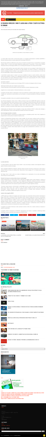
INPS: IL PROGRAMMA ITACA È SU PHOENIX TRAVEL (10, 397)
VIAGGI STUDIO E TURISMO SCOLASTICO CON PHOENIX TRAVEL (12, 398)
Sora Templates (6, 435)
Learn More (21, 5)
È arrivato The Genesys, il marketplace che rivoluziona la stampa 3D (23, 334)
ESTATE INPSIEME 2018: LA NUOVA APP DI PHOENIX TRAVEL (19, 328)
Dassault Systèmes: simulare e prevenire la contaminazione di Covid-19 (23, 339)
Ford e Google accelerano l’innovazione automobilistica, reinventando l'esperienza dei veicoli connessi (8, 226)
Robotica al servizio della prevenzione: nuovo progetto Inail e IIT (22, 317)
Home (3, 19)
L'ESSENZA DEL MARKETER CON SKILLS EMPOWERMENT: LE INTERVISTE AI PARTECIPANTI (17, 394)
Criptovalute (11, 323)
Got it (26, 5)
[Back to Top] (44, 435)
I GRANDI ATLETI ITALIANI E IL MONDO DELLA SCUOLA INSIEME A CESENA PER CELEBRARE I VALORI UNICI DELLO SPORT (22, 392)
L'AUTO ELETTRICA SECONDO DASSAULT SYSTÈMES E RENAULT (23, 227)
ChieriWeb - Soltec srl (5, 425)
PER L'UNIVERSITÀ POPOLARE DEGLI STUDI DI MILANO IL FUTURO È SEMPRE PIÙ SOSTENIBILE (26, 312)
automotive (8, 27)
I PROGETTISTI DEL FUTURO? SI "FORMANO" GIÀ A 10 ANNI (19, 295)
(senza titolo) (11, 301)
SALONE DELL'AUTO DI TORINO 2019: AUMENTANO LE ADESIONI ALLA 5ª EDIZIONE (37, 227)
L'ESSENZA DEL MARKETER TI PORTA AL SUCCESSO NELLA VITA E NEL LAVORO (15, 395)
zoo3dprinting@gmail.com (9, 267)
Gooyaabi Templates (17, 435)
